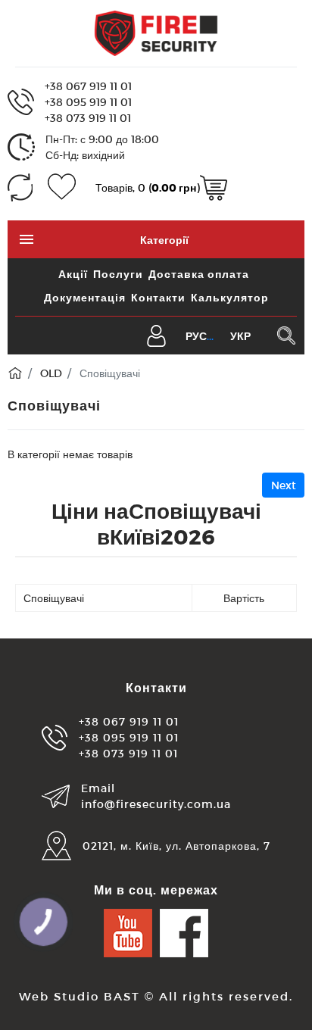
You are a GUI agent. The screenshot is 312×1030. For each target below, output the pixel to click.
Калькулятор (230, 297)
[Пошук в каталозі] (285, 335)
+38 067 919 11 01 (88, 86)
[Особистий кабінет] (156, 334)
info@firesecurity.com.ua (156, 803)
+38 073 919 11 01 (88, 117)
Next (283, 485)
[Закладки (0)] (62, 187)
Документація (85, 297)
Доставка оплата (198, 273)
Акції (73, 273)
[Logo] (156, 32)
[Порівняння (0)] (20, 187)
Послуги (118, 273)
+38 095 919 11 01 (88, 101)
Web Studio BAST (79, 996)
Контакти (158, 297)
